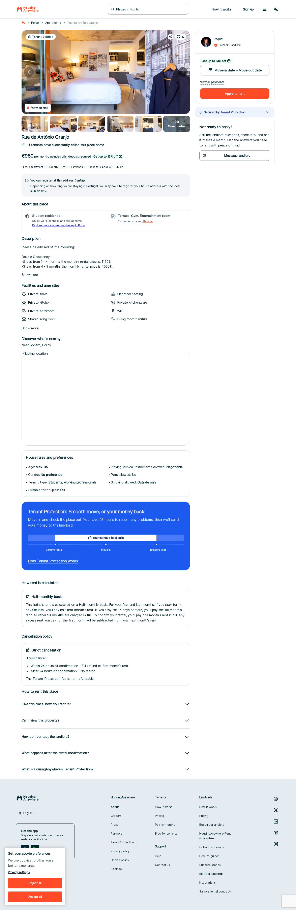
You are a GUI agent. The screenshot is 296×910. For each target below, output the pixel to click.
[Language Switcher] (276, 9)
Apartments (53, 22)
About (115, 807)
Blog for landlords (211, 873)
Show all (147, 221)
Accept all (35, 896)
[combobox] (27, 813)
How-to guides (209, 856)
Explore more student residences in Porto (58, 225)
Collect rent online (211, 847)
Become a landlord (212, 824)
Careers (116, 815)
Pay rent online (165, 824)
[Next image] (183, 72)
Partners (116, 833)
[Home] (27, 9)
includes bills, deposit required (70, 156)
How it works (163, 807)
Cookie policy (120, 860)
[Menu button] (265, 9)
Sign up (248, 9)
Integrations (207, 882)
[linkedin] (276, 821)
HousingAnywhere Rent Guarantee (215, 836)
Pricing (159, 815)
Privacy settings (19, 872)
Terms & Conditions (124, 842)
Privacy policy (120, 851)
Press (114, 824)
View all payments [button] (212, 82)
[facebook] (276, 799)
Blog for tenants (166, 833)
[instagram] (276, 844)
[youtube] (276, 833)
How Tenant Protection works (53, 561)
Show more (30, 274)
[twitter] (276, 810)
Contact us (162, 865)
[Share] (170, 37)
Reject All (35, 883)
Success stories (210, 865)
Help (158, 856)
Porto (35, 22)
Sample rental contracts (215, 891)
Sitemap (116, 869)
